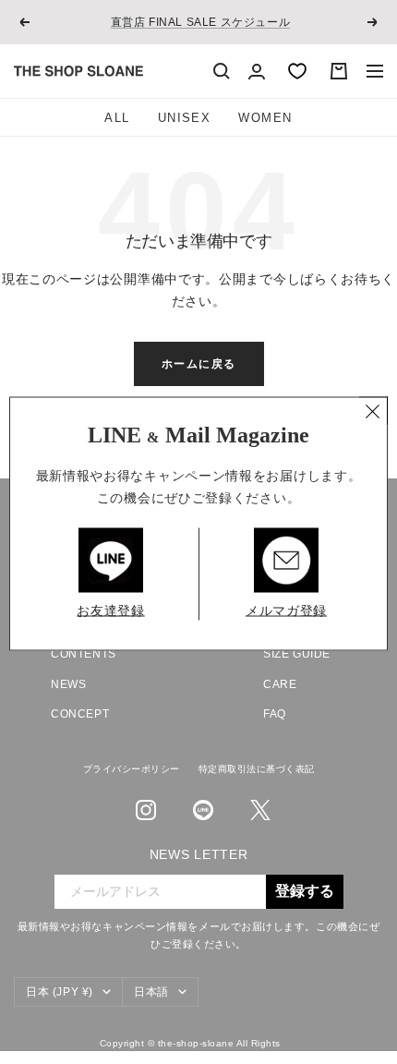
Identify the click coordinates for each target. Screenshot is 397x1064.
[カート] (339, 71)
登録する (304, 891)
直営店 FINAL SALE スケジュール (201, 22)
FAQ (274, 713)
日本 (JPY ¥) (59, 991)
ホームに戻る (199, 363)
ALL (116, 118)
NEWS (68, 684)
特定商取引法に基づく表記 (256, 769)
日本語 (151, 991)
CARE (279, 684)
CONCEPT (80, 713)
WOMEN (265, 118)
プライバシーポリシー (131, 769)
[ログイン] (256, 71)
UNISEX (184, 118)
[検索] (221, 71)
